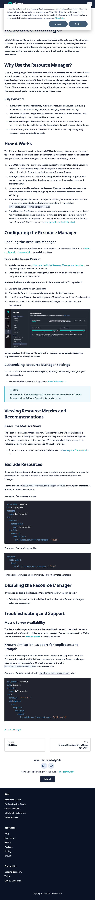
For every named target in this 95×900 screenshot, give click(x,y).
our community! (66, 771)
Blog (6, 833)
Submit (47, 779)
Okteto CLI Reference (15, 813)
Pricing (7, 851)
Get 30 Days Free (12, 880)
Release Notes (11, 817)
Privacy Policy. (60, 18)
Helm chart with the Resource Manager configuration (58, 264)
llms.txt (7, 855)
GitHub (7, 842)
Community (10, 838)
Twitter (7, 876)
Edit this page (14, 729)
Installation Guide (12, 799)
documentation (33, 636)
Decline (78, 24)
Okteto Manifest (12, 808)
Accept (58, 24)
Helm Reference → (57, 381)
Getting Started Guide (15, 804)
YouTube (8, 846)
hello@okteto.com (13, 871)
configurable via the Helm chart (60, 222)
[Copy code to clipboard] (87, 504)
